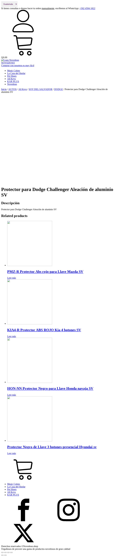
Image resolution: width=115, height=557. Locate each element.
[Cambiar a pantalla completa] (8, 552)
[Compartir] (5, 552)
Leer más (11, 278)
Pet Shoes (11, 76)
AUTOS (12, 89)
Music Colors (13, 70)
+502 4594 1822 (87, 8)
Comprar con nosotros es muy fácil (17, 65)
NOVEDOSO (8, 63)
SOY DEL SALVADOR (40, 89)
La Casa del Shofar (16, 73)
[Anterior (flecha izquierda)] (2, 555)
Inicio (4, 89)
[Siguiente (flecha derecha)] (5, 555)
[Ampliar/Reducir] (11, 552)
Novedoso (12, 84)
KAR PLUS (13, 81)
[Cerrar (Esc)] (2, 552)
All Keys (11, 78)
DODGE (58, 89)
